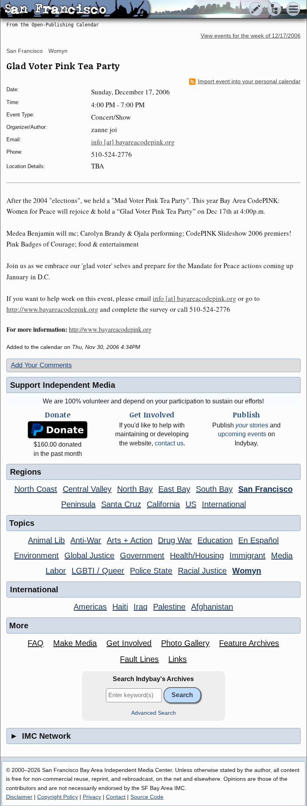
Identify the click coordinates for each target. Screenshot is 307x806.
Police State (151, 570)
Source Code (146, 797)
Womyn (58, 51)
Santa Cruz (121, 504)
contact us (169, 443)
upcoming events (242, 434)
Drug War (175, 540)
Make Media (75, 643)
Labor (56, 570)
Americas (90, 606)
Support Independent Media (62, 385)
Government (142, 555)
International (224, 504)
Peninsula (78, 504)
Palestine (169, 606)
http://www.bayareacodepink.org (52, 309)
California (163, 504)
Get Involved (129, 643)
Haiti (120, 606)
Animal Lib (46, 540)
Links (177, 659)
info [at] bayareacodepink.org (133, 141)
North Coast (35, 489)
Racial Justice (202, 570)
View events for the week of (251, 36)
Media (282, 555)
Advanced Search (153, 713)
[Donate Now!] (58, 430)
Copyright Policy (57, 797)
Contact (116, 797)
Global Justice (89, 555)
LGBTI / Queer (98, 570)
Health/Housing (197, 555)
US (190, 504)
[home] (75, 9)
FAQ (36, 643)
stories (251, 425)
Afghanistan (212, 606)
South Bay (214, 489)
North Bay (135, 489)
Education (215, 540)
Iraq (141, 606)
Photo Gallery (185, 643)
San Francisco (24, 51)
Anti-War (85, 540)
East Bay (174, 489)
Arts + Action (129, 540)
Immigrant (247, 555)
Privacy (92, 797)
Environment (36, 555)
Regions (25, 471)
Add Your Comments (41, 365)
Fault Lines (139, 659)
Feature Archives (249, 643)
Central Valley (87, 489)
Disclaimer (19, 797)
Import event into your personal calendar (249, 81)
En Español (258, 540)
